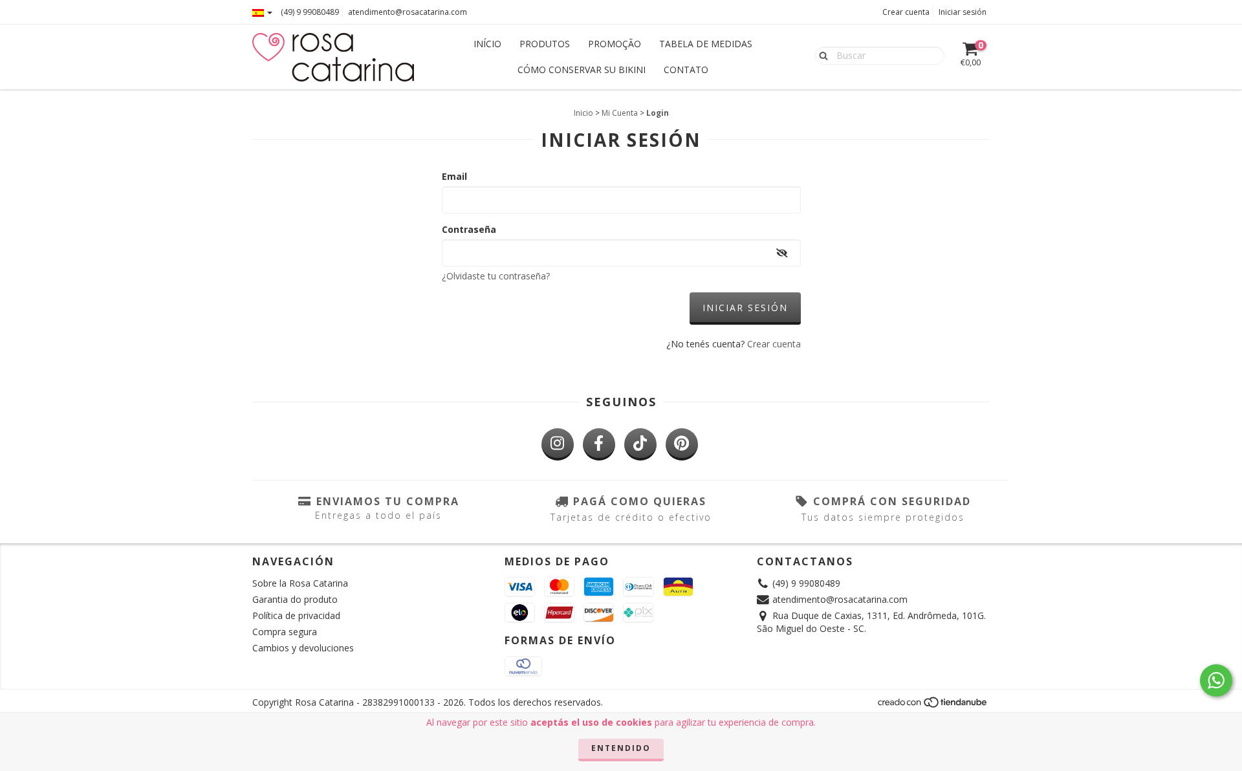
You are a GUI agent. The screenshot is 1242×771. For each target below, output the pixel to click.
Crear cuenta (906, 11)
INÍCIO (487, 44)
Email (454, 176)
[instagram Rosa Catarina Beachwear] (557, 444)
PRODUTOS (544, 44)
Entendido (621, 748)
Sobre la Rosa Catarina (300, 583)
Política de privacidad (296, 615)
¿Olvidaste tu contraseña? (496, 276)
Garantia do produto (295, 599)
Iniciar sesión (962, 11)
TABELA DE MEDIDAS (705, 44)
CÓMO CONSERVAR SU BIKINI (582, 69)
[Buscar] (820, 55)
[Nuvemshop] (933, 705)
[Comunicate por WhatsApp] (1216, 680)
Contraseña (469, 229)
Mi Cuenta (620, 112)
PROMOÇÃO (614, 44)
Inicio (583, 112)
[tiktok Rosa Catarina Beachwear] (640, 444)
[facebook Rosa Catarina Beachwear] (599, 444)
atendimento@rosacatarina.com (407, 11)
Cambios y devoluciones (303, 648)
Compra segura (284, 631)
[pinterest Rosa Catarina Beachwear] (682, 444)
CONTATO (686, 69)
